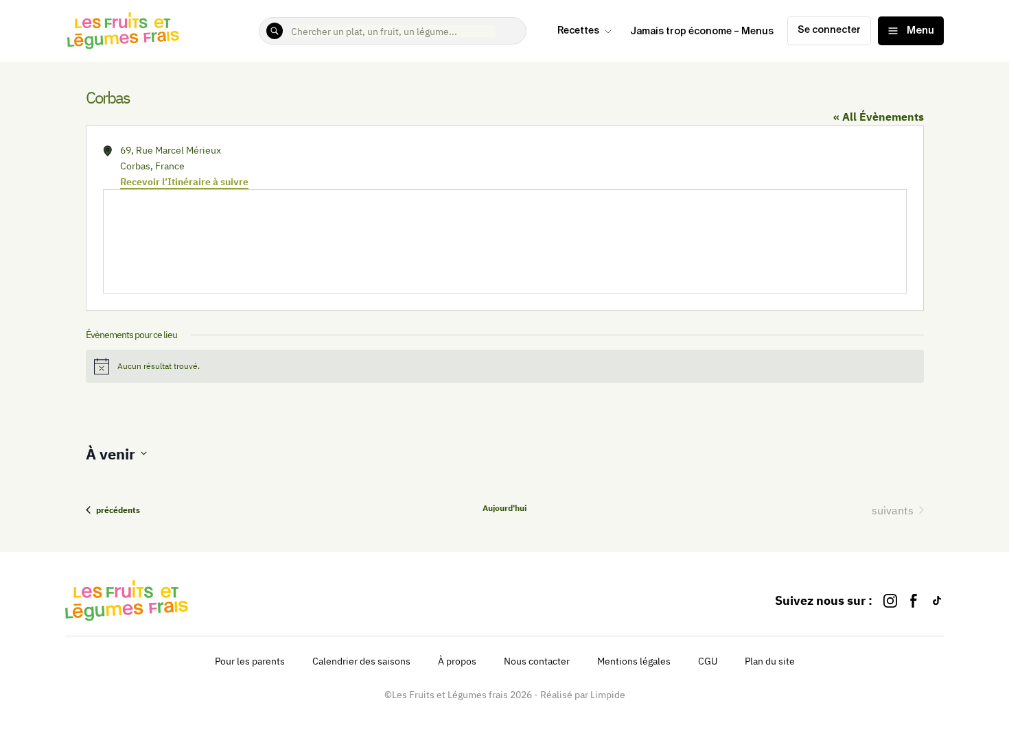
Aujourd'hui (504, 508)
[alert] (505, 366)
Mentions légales (634, 661)
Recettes (578, 31)
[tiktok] (937, 600)
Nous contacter (537, 661)
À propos (457, 661)
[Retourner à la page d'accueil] (123, 31)
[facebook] (913, 600)
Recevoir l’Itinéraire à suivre (184, 182)
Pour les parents (250, 661)
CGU (707, 661)
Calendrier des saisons (361, 661)
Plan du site (770, 661)
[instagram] (890, 600)
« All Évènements (878, 116)
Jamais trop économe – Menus (702, 31)
